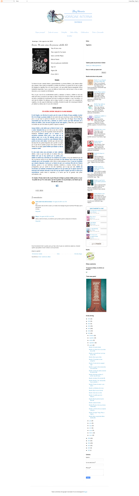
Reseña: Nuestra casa (99, 193)
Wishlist (69, 36)
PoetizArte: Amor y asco (99, 129)
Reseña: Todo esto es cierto (95, 393)
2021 (89, 328)
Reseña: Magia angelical (99, 92)
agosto (91, 345)
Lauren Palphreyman (93, 212)
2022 (89, 326)
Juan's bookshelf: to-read (96, 208)
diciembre (91, 335)
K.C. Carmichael (93, 230)
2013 (89, 450)
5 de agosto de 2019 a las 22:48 (46, 216)
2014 (89, 448)
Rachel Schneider (93, 224)
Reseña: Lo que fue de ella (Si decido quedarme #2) (100, 182)
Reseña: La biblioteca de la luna (96, 388)
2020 (89, 331)
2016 (89, 443)
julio (90, 421)
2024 (89, 321)
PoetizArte (64, 32)
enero (90, 435)
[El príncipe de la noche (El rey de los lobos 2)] (88, 214)
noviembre (91, 338)
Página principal (40, 32)
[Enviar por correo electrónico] (36, 190)
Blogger (85, 492)
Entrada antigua (78, 254)
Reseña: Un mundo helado (95, 347)
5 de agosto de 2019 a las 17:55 (59, 201)
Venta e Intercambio (98, 32)
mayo (90, 425)
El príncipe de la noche (95, 210)
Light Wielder (93, 222)
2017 (89, 440)
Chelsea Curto (93, 218)
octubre (91, 340)
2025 (89, 319)
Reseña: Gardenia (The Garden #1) (97, 378)
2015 (89, 445)
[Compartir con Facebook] (41, 190)
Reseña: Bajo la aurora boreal (96, 390)
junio (90, 423)
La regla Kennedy (94, 228)
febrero (91, 433)
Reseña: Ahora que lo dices (95, 357)
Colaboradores (85, 32)
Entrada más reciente (37, 254)
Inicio (58, 254)
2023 (89, 323)
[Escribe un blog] (38, 190)
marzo (90, 430)
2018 (89, 438)
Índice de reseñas (53, 32)
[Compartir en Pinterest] (42, 190)
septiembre (92, 342)
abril (90, 428)
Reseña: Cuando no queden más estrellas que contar (99, 168)
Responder (38, 211)
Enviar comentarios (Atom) (44, 256)
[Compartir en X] (39, 190)
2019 (89, 333)
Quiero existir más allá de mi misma (44, 201)
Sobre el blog (74, 32)
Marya (37, 216)
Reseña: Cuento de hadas (95, 402)
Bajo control (93, 216)
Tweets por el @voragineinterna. (93, 65)
